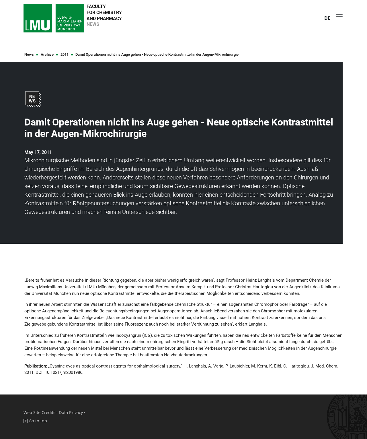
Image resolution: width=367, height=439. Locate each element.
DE (327, 18)
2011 (64, 54)
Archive (47, 54)
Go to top (37, 420)
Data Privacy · (72, 412)
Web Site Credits (39, 412)
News (29, 54)
